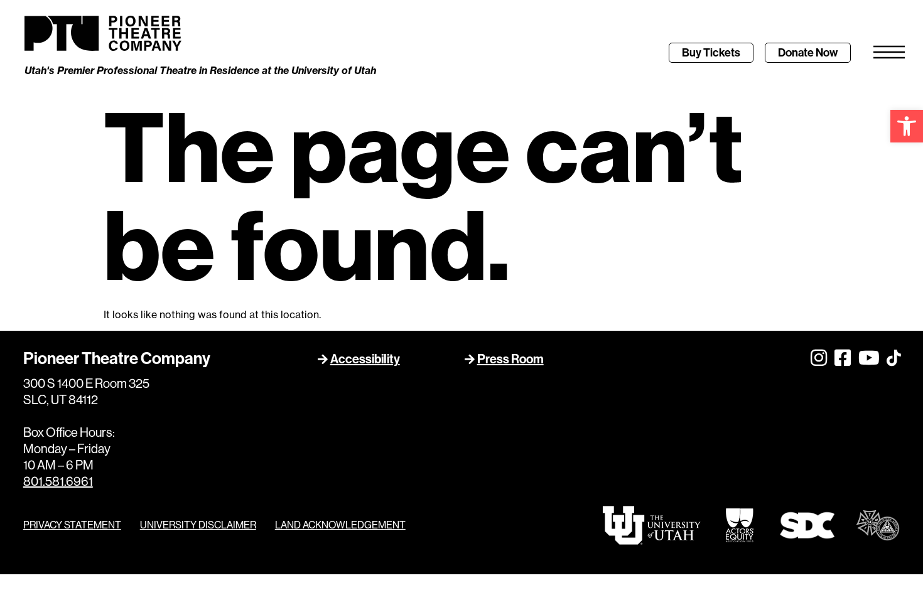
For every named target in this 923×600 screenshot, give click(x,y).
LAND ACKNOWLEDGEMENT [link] (340, 525)
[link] (906, 126)
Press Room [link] (510, 359)
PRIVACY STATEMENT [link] (72, 525)
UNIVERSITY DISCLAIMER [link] (198, 525)
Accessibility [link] (365, 359)
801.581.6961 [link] (58, 481)
